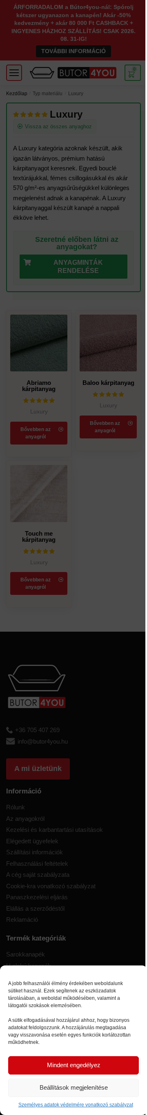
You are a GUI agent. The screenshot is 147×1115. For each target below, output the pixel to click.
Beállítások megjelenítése (74, 1087)
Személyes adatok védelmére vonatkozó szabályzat (75, 1105)
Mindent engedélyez (73, 1064)
